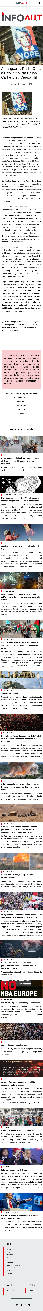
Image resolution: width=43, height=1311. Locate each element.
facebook (19, 381)
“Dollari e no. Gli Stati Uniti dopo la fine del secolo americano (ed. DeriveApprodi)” (21, 290)
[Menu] (3, 3)
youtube (7, 384)
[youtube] (30, 1304)
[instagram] (18, 1304)
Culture (31, 1290)
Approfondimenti (8, 999)
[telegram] (14, 1304)
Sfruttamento (10, 1254)
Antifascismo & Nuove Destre (12, 495)
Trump (7, 144)
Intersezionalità (11, 1268)
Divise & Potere (11, 1260)
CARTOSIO (21, 409)
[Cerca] (39, 3)
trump (21, 413)
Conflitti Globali (22, 398)
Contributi (9, 1257)
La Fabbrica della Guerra (11, 1212)
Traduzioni (9, 1273)
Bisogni (9, 1252)
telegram (8, 378)
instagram (31, 381)
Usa (21, 417)
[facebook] (22, 1304)
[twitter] (26, 1304)
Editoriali (6, 1127)
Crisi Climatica (10, 1270)
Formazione (10, 1262)
